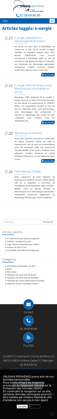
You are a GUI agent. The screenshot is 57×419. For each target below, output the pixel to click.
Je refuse (34, 406)
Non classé (12, 272)
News (9, 269)
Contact (28, 312)
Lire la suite (49, 74)
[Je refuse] (53, 394)
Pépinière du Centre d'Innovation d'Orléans (26, 280)
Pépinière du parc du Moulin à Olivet (22, 283)
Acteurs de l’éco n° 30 (16, 247)
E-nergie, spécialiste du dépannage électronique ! (30, 39)
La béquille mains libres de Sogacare (23, 250)
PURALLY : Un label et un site (19, 241)
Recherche (48, 222)
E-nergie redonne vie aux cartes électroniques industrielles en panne (33, 88)
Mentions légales (21, 369)
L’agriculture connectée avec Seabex (23, 244)
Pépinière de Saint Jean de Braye (21, 274)
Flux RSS (28, 345)
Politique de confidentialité (28, 410)
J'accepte (22, 406)
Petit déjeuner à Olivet (28, 171)
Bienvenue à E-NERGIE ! (29, 133)
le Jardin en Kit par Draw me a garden (23, 238)
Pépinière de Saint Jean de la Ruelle (22, 277)
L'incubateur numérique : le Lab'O (21, 266)
